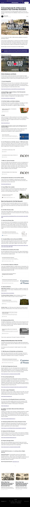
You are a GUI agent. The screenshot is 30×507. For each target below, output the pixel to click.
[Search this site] (20, 2)
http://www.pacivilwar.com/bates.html (8, 98)
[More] (5, 2)
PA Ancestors (15, 2)
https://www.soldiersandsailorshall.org (8, 418)
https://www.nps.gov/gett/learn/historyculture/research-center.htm (13, 428)
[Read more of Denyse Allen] (2, 16)
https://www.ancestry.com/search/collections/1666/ (10, 373)
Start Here (2, 2)
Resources (2, 6)
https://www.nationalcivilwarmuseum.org (8, 437)
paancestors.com (16, 461)
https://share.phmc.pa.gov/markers (7, 293)
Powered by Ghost (26, 501)
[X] (14, 499)
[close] (29, 1)
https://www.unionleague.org (6, 396)
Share (27, 16)
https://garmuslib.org (5, 405)
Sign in (22, 2)
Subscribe (26, 2)
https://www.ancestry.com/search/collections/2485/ (10, 446)
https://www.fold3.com (5, 122)
